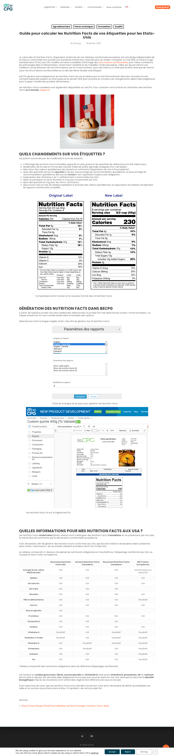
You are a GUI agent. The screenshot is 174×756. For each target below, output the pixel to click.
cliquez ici (45, 90)
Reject (128, 751)
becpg (77, 43)
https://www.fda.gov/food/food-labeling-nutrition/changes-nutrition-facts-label (65, 705)
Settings (144, 751)
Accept (112, 751)
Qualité (118, 26)
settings (94, 753)
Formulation (104, 26)
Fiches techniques (84, 26)
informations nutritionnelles (113, 62)
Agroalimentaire (61, 26)
